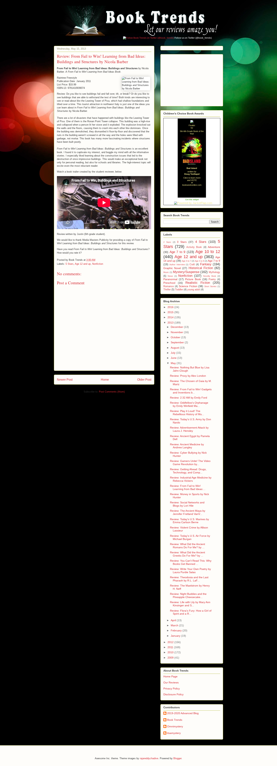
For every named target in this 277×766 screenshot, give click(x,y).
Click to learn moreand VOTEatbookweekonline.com (191, 181)
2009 (171, 657)
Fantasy (205, 264)
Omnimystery (175, 726)
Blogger (177, 758)
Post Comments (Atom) (112, 391)
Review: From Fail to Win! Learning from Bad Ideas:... (187, 487)
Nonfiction (97, 263)
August (175, 347)
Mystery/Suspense (186, 272)
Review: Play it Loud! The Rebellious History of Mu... (187, 412)
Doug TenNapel (192, 174)
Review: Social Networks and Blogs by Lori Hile (187, 504)
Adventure (214, 246)
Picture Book (193, 279)
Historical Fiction (201, 268)
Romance (168, 286)
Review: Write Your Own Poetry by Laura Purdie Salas (190, 570)
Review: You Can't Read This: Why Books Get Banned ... (190, 562)
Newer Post (65, 379)
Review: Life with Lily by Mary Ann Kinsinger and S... (190, 604)
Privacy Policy (171, 688)
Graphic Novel (172, 268)
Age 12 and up (83, 263)
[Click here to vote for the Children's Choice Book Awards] (191, 121)
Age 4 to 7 (186, 261)
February (176, 630)
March (175, 625)
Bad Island (192, 168)
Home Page (170, 676)
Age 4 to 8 (199, 261)
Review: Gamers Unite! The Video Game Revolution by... (190, 462)
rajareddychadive (149, 758)
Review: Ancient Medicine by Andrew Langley (187, 446)
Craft (192, 264)
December (177, 326)
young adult (193, 289)
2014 (171, 317)
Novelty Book (209, 276)
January (176, 635)
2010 (171, 652)
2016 (171, 307)
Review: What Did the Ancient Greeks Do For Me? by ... (187, 554)
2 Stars (167, 242)
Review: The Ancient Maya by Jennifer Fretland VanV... (187, 512)
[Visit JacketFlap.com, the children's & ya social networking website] (191, 203)
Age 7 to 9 (177, 252)
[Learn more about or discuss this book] (192, 166)
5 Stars (69, 263)
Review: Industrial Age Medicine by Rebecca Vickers (190, 479)
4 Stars (201, 242)
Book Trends (174, 719)
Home (105, 379)
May (174, 363)
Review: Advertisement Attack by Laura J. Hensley (189, 429)
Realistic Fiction (197, 282)
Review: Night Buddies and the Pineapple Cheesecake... (188, 595)
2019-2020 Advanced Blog (183, 713)
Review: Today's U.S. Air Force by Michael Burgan (190, 537)
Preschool (169, 282)
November (177, 332)
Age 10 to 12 (207, 251)
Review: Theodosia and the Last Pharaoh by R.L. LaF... (189, 579)
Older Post (144, 379)
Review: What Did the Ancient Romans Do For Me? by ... (187, 546)
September (178, 342)
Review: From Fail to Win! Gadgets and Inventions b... (191, 391)
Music (166, 272)
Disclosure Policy (173, 694)
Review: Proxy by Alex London (188, 375)
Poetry (212, 279)
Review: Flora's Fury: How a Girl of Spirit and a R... (190, 612)
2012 (171, 642)
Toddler (179, 289)
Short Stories (210, 286)
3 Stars (182, 241)
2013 (171, 322)
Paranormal (170, 279)
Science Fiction (188, 286)
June (174, 357)
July (173, 352)
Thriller (167, 289)
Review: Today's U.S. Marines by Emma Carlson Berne (189, 521)
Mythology (214, 272)
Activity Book (194, 247)
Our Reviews (171, 682)
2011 (171, 647)
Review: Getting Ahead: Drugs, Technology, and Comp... (188, 471)
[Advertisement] (191, 79)
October (176, 337)
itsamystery (174, 733)
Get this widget (192, 199)
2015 (171, 312)
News (170, 276)
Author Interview (177, 264)
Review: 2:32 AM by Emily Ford (188, 397)
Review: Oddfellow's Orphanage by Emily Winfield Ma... (189, 404)
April (174, 620)
